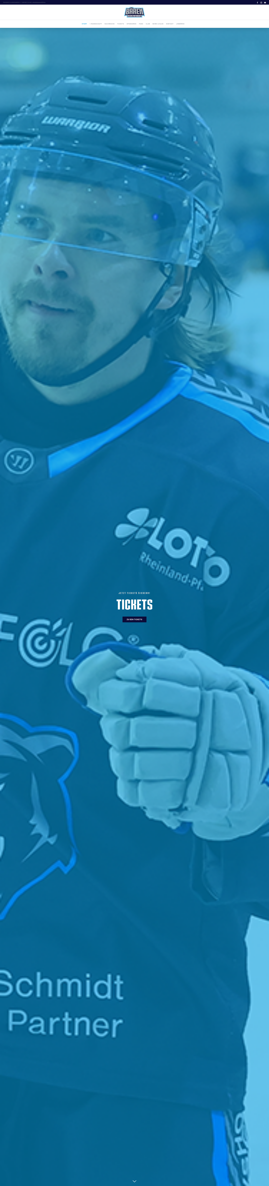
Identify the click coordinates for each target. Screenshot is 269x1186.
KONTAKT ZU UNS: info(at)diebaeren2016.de (33, 2)
